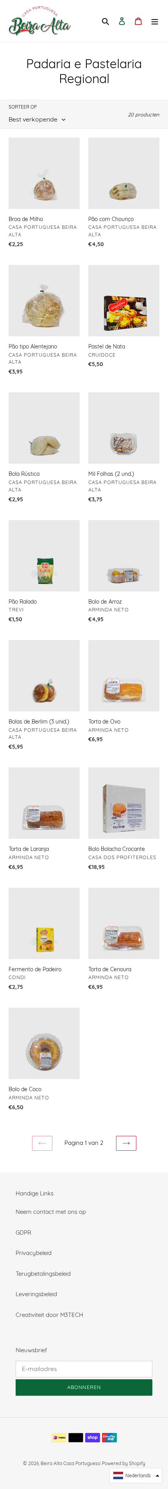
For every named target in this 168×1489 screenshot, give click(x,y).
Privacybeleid (34, 1253)
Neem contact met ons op (51, 1211)
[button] (135, 1475)
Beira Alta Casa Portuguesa (70, 1463)
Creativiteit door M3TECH (49, 1315)
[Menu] (155, 21)
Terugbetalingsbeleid (43, 1273)
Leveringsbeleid (36, 1294)
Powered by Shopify (123, 1463)
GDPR (23, 1232)
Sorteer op (23, 107)
